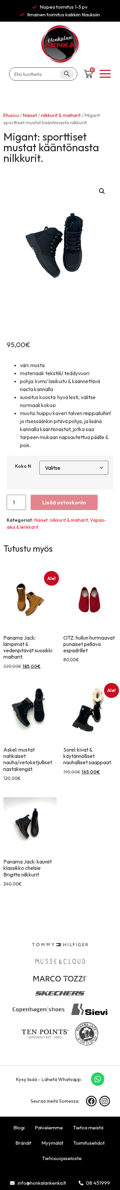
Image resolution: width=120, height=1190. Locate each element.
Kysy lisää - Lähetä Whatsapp (48, 1079)
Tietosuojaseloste (62, 1158)
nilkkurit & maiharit (61, 115)
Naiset (30, 115)
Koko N (23, 466)
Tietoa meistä (88, 1127)
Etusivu (11, 115)
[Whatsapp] (97, 1079)
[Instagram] (104, 1101)
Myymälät (52, 1143)
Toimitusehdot (89, 1143)
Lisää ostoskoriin (64, 502)
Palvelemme (49, 1127)
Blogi (19, 1127)
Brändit (23, 1143)
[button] (102, 191)
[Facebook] (91, 1101)
